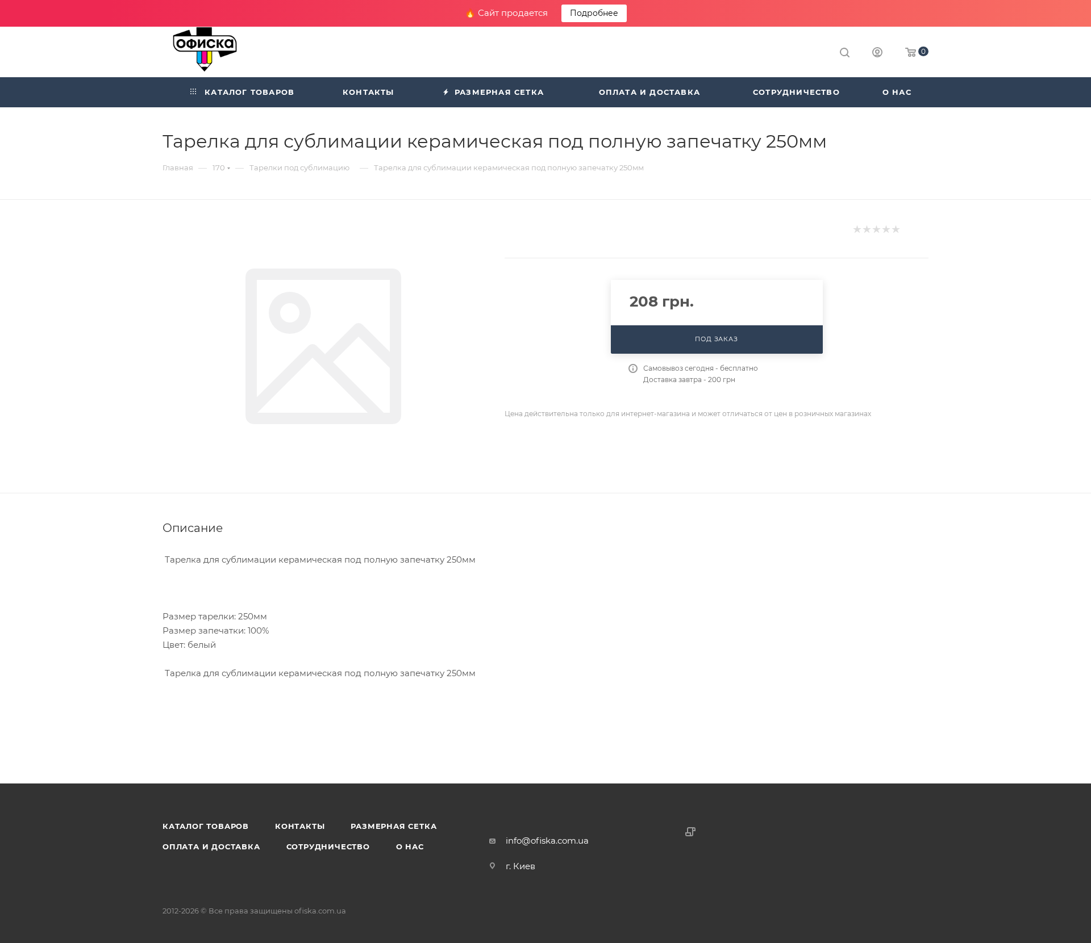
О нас (410, 846)
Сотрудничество (328, 846)
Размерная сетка (393, 826)
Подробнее (594, 13)
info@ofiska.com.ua (547, 840)
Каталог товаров (206, 826)
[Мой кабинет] (877, 54)
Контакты (299, 826)
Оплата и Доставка (211, 846)
